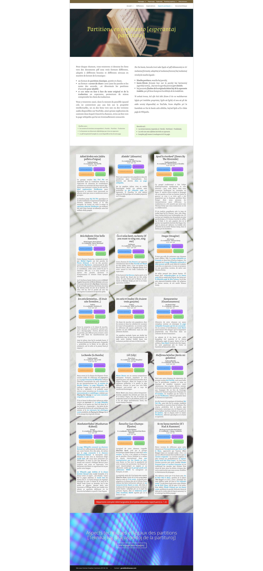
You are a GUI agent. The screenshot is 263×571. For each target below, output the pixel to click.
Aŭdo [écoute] (100, 174)
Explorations (150, 6)
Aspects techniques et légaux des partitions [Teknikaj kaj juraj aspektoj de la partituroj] (131, 535)
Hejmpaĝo (141, 1)
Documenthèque (181, 6)
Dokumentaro (183, 1)
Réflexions (140, 6)
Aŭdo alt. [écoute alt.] (170, 179)
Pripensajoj (151, 1)
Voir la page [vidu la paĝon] (131, 545)
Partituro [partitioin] (85, 365)
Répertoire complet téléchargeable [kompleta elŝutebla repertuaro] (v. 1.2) (131, 502)
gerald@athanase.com (128, 568)
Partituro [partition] (85, 169)
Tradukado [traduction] (86, 174)
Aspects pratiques (164, 6)
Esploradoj (159, 1)
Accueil (129, 6)
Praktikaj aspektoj (169, 1)
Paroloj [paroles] (99, 169)
